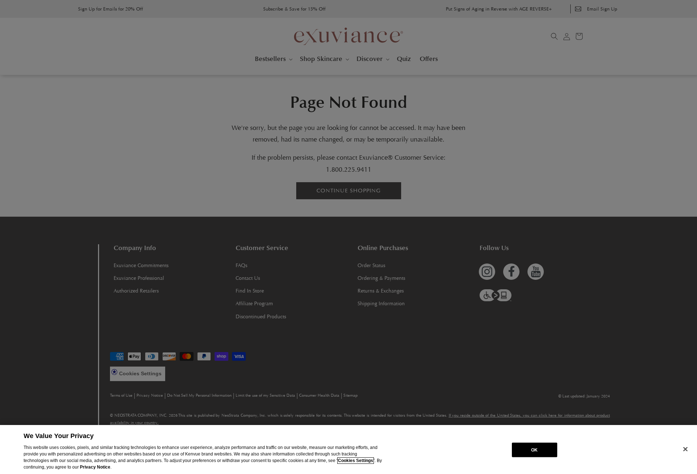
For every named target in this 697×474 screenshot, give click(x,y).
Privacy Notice (95, 467)
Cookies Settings (355, 460)
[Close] (685, 449)
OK (534, 449)
